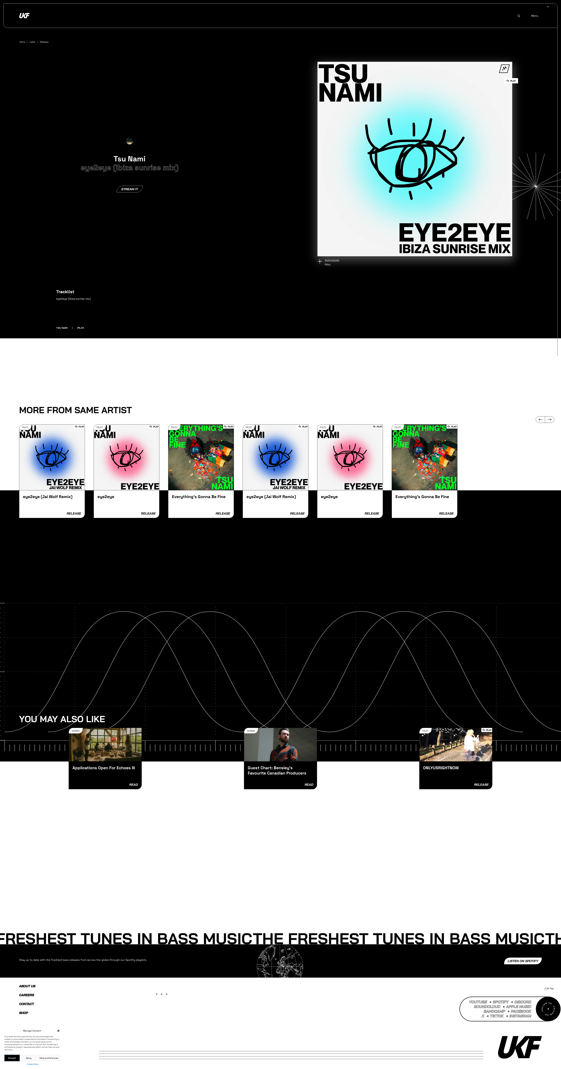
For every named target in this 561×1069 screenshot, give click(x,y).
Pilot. (80, 327)
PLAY (513, 80)
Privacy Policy (33, 1064)
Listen (33, 42)
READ (133, 784)
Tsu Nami (61, 327)
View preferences (48, 1058)
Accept (12, 1058)
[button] (58, 1030)
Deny (28, 1058)
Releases (44, 42)
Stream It (129, 189)
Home (22, 42)
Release (74, 513)
